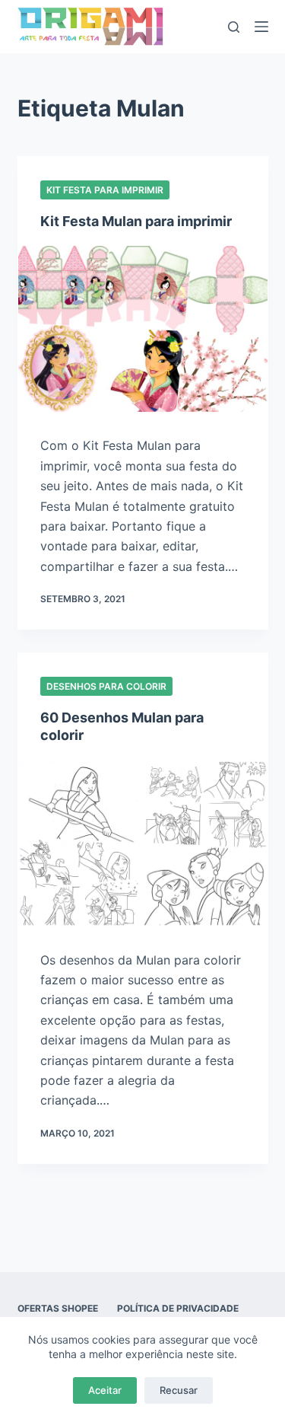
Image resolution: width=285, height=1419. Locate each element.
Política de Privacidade (178, 1308)
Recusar (179, 1390)
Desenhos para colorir (106, 686)
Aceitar (105, 1390)
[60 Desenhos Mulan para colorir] (142, 843)
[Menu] (261, 26)
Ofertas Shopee (57, 1308)
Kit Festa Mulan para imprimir (136, 221)
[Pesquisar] (233, 27)
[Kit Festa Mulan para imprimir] (142, 329)
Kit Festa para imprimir (104, 190)
